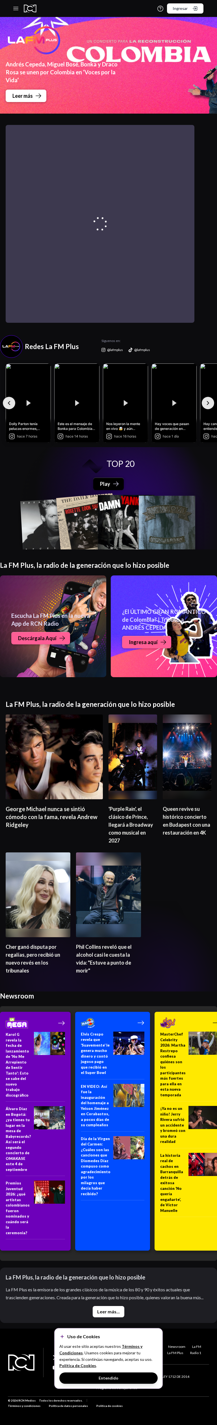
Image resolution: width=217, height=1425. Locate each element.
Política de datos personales (68, 1405)
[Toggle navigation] (15, 8)
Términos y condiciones (24, 1405)
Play (105, 484)
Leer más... (108, 1311)
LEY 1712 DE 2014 (175, 1376)
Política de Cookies (77, 1365)
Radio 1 (195, 1353)
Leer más (22, 96)
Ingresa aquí (143, 642)
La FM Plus (175, 1353)
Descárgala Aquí (37, 638)
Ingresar (180, 8)
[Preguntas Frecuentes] (160, 8)
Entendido (108, 1378)
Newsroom (176, 1346)
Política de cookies (109, 1405)
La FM (196, 1346)
